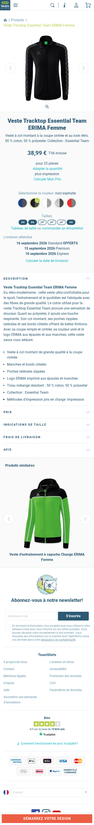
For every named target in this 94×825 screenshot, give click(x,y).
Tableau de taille (23, 228)
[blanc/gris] (47, 203)
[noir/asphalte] (35, 203)
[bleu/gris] (22, 203)
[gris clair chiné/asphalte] (59, 203)
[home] (5, 20)
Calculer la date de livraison (47, 261)
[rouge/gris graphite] (71, 203)
